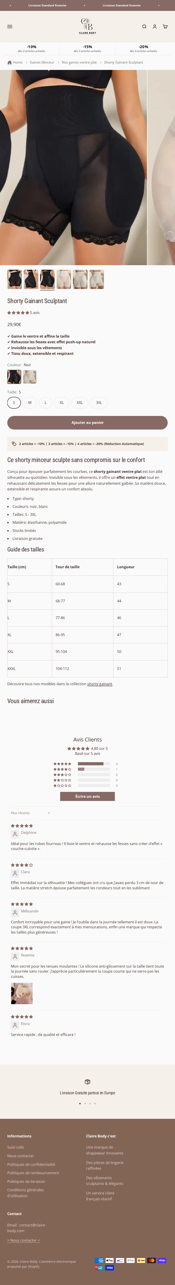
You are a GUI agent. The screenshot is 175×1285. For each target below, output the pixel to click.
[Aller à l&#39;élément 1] (14, 280)
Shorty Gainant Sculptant (123, 62)
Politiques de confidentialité (31, 1164)
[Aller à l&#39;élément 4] (64, 280)
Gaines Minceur (42, 62)
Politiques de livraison (26, 1181)
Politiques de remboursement (33, 1172)
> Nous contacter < (23, 1240)
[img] (22, 825)
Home (17, 62)
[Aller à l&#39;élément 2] (31, 280)
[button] (18, 312)
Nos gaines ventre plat (79, 62)
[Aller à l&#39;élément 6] (96, 280)
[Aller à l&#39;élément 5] (80, 280)
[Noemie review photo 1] (22, 993)
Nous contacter (20, 1155)
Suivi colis (15, 1147)
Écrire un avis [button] (87, 796)
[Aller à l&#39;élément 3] (47, 280)
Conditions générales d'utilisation (25, 1192)
